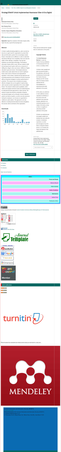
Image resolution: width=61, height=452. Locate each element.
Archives (8, 7)
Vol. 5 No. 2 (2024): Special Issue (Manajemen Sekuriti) (24, 7)
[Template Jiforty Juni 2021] (16, 241)
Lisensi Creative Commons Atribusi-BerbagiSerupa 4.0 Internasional (33, 209)
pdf (36, 18)
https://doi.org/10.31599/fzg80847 (12, 37)
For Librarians (4, 167)
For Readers (3, 163)
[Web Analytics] (4, 229)
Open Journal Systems (6, 172)
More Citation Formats (39, 147)
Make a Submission (30, 154)
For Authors (3, 165)
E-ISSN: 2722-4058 (8, 410)
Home (3, 7)
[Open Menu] (1, 3)
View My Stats (11, 229)
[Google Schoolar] (7, 255)
